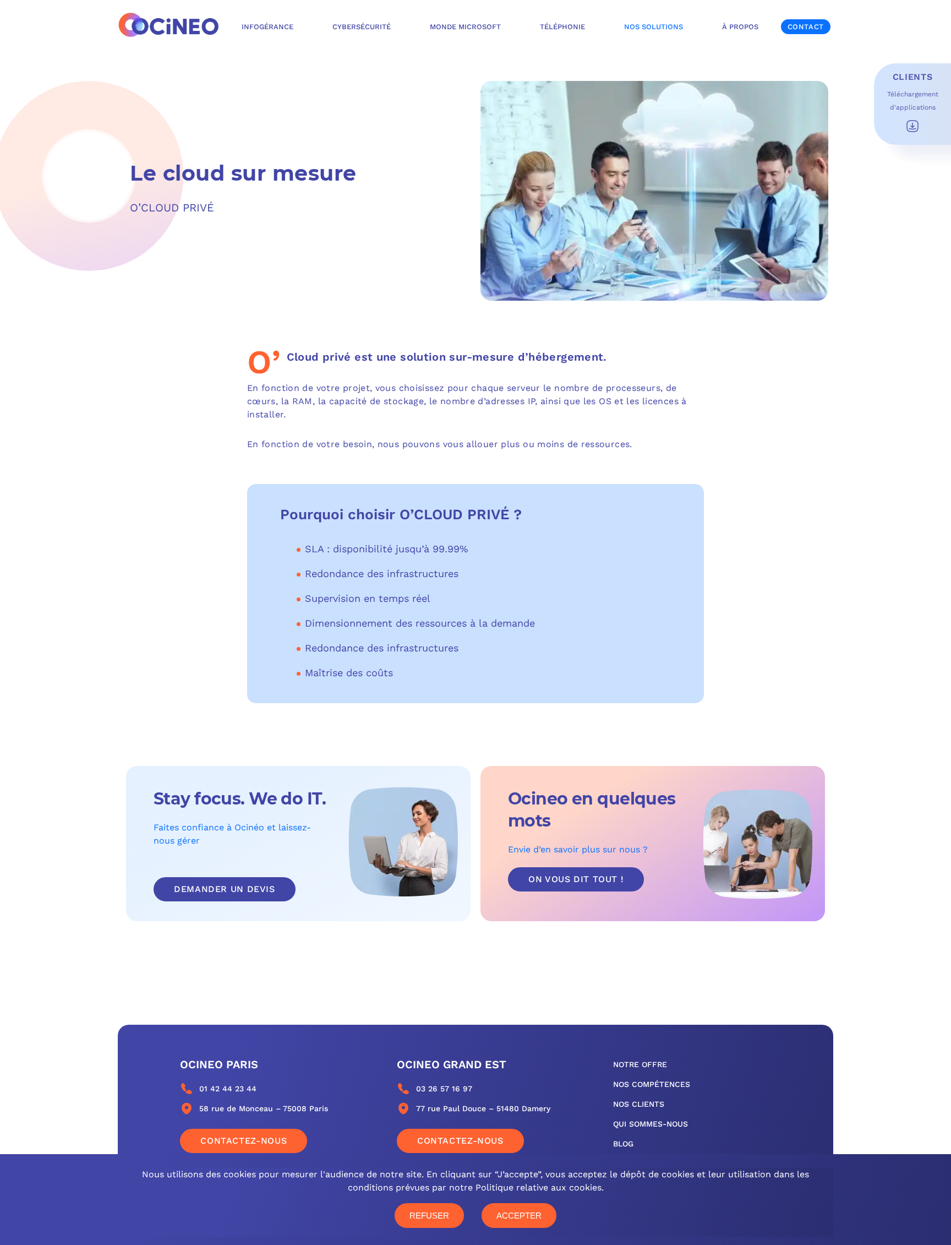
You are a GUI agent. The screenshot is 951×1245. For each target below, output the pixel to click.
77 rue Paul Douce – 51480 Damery (483, 1108)
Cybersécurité (361, 27)
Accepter (519, 1215)
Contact (806, 27)
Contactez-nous (243, 1140)
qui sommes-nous (650, 1123)
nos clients (638, 1104)
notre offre (640, 1064)
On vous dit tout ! (576, 879)
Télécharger (912, 126)
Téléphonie (562, 27)
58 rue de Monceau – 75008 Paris (263, 1108)
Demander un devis (224, 889)
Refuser (429, 1215)
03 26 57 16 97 (444, 1088)
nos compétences (651, 1084)
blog (623, 1143)
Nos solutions (653, 27)
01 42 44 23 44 (227, 1088)
